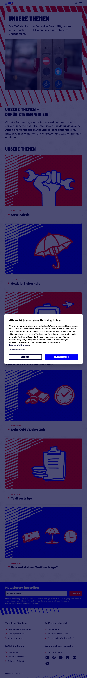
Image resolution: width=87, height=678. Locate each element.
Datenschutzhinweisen (19, 345)
